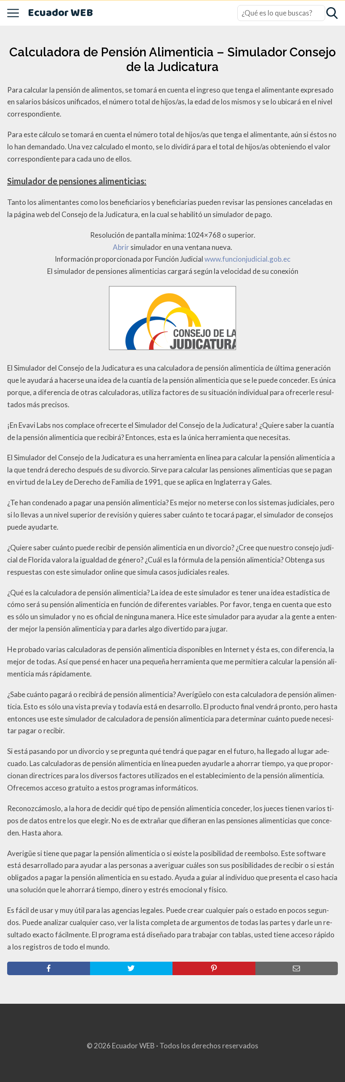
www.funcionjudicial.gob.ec (247, 259)
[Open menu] (13, 13)
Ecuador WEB (60, 13)
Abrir (121, 247)
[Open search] (332, 13)
